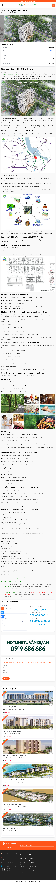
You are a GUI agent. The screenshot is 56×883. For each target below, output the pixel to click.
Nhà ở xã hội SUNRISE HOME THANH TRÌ (14, 755)
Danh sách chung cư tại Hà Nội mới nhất (11, 581)
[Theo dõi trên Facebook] (2, 869)
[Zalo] (2, 616)
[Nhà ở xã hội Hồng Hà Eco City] (28, 819)
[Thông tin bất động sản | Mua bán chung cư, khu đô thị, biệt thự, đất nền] (28, 5)
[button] (2, 5)
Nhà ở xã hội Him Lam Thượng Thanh (13, 780)
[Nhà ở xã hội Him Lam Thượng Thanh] (28, 771)
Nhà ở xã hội (13, 12)
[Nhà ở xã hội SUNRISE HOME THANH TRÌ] (28, 747)
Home (3, 12)
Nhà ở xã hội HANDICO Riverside (12, 731)
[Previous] (3, 28)
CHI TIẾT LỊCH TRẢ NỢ (41, 624)
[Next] (53, 28)
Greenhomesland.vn (10, 592)
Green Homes (8, 587)
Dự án (7, 12)
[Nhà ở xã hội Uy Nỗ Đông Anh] (28, 698)
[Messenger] (2, 612)
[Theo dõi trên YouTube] (10, 869)
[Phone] (53, 5)
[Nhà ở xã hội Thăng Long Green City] (28, 795)
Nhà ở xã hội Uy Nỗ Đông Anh (11, 707)
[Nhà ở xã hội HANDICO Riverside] (28, 722)
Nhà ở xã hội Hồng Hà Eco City (11, 828)
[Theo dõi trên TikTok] (5, 869)
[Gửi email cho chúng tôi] (7, 869)
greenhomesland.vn (12, 866)
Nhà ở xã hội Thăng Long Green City (13, 804)
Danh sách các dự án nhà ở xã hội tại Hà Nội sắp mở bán (15, 578)
